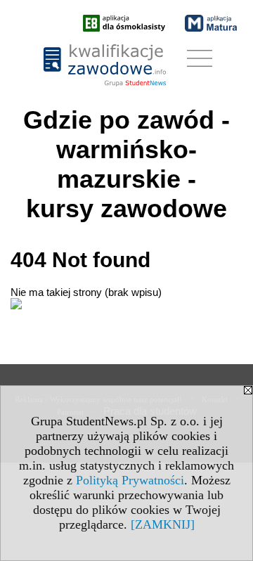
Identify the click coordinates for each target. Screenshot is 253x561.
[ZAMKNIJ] (163, 524)
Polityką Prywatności (130, 480)
